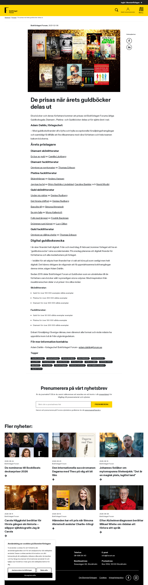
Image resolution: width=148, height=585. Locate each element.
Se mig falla (36, 212)
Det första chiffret (40, 201)
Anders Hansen (56, 178)
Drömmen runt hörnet (42, 223)
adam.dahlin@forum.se (90, 347)
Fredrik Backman (60, 218)
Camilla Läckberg (57, 156)
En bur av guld (38, 156)
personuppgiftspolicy (92, 410)
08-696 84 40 (80, 555)
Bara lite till (36, 206)
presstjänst (104, 394)
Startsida (7, 18)
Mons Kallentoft (54, 212)
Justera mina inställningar (22, 570)
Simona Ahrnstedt (54, 206)
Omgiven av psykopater (43, 167)
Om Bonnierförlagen (88, 577)
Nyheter (14, 18)
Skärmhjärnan (38, 178)
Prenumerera (101, 404)
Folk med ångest (39, 218)
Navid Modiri (102, 184)
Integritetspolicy (116, 577)
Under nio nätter (39, 195)
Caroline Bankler (83, 184)
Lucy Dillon (61, 223)
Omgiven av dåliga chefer (44, 234)
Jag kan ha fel (38, 184)
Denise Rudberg (59, 195)
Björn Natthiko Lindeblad (61, 184)
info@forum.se (108, 555)
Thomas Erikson (66, 167)
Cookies (103, 577)
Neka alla (44, 570)
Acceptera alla (30, 575)
